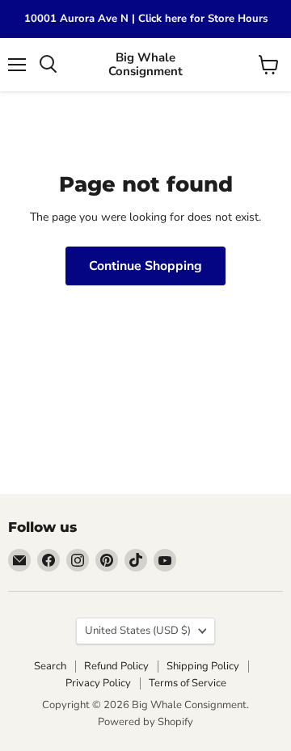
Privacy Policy (98, 683)
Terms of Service (187, 683)
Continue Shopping (145, 266)
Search (50, 666)
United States (138, 630)
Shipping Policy (203, 666)
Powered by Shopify (145, 722)
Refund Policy (116, 666)
